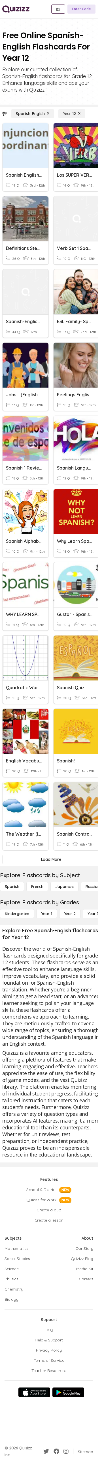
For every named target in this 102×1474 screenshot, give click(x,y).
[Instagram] (66, 1451)
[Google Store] (68, 1392)
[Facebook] (56, 1451)
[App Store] (34, 1392)
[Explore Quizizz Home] (15, 9)
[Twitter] (46, 1451)
